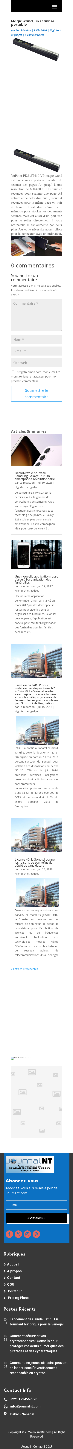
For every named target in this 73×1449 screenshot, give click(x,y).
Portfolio (15, 1291)
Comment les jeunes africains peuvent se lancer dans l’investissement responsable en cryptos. (39, 1368)
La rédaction (23, 30)
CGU (49, 1446)
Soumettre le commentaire (36, 393)
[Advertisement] (36, 103)
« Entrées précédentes (24, 969)
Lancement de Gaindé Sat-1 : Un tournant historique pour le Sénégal (36, 1321)
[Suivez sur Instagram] (27, 1234)
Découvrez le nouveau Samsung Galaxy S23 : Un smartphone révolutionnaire (35, 476)
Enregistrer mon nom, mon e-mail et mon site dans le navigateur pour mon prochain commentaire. (35, 376)
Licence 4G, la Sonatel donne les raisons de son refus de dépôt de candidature (35, 862)
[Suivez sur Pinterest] (36, 1234)
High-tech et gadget (27, 487)
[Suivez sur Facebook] (9, 1234)
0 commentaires (34, 35)
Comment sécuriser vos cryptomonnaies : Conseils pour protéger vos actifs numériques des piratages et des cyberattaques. (37, 1343)
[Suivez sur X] (18, 1234)
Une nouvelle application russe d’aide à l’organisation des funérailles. (36, 579)
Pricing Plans (18, 1298)
